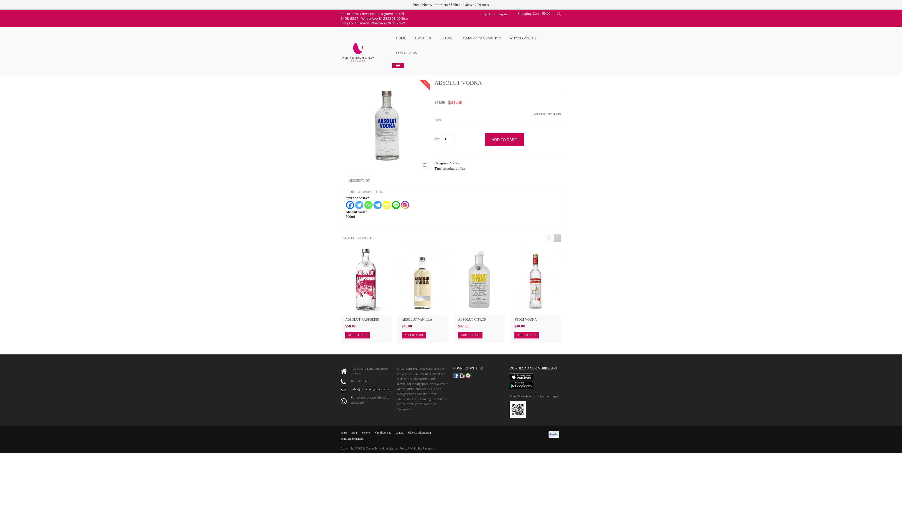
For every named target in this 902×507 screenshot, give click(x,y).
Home (401, 38)
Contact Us (406, 52)
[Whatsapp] (368, 205)
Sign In (486, 14)
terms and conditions (352, 438)
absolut (448, 168)
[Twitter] (359, 205)
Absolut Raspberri (362, 319)
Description (359, 180)
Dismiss (483, 5)
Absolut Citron (472, 319)
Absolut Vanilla (417, 319)
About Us (422, 38)
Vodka (454, 163)
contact (400, 432)
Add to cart (357, 335)
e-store (366, 432)
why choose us (382, 432)
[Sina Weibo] (387, 205)
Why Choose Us (522, 38)
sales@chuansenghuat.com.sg (371, 389)
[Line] (396, 205)
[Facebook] (350, 205)
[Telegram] (377, 205)
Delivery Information (481, 38)
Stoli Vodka (525, 319)
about (354, 432)
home (344, 432)
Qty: (437, 138)
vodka (460, 168)
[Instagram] (405, 205)
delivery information (419, 432)
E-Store (446, 38)
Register (503, 14)
